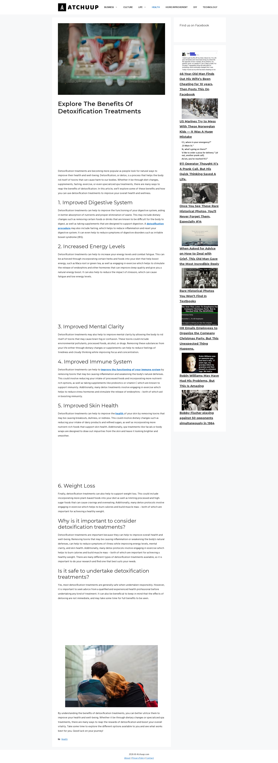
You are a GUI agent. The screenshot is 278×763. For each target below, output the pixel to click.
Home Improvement (177, 7)
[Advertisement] (111, 140)
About (127, 758)
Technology (210, 7)
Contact (150, 758)
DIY (195, 7)
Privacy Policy (138, 758)
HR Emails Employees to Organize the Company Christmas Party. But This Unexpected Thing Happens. (199, 338)
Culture (128, 7)
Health (156, 7)
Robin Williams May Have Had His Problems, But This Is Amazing (199, 381)
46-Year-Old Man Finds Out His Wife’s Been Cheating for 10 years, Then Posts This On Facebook (197, 84)
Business (109, 7)
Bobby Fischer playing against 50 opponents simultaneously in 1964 (197, 418)
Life (140, 7)
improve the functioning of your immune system (130, 370)
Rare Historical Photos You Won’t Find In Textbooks (197, 296)
